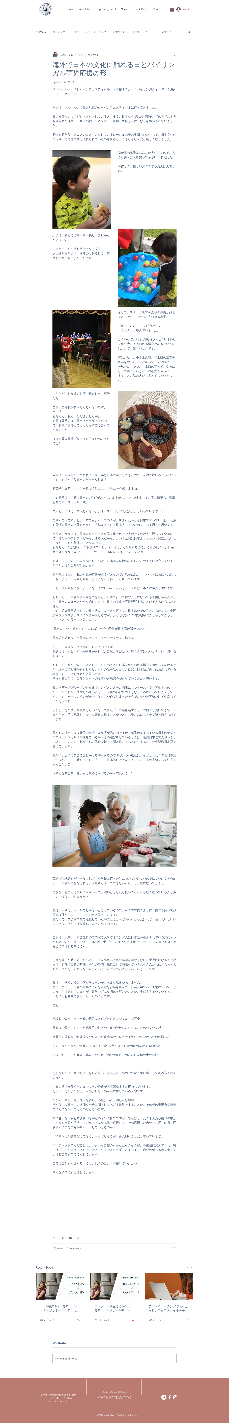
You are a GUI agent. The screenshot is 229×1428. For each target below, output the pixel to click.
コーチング (58, 31)
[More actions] (175, 55)
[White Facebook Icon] (169, 1397)
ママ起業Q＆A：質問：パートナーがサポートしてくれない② (59, 1308)
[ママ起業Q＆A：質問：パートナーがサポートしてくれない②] (60, 1286)
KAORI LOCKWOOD (114, 1397)
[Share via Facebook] (54, 1237)
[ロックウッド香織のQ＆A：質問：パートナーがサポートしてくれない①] (114, 1286)
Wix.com (134, 1415)
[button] (172, 9)
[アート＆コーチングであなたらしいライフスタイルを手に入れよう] (169, 1286)
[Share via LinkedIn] (70, 1237)
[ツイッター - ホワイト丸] (163, 1397)
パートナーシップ (96, 31)
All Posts (41, 31)
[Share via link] (78, 1237)
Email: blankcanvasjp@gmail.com (58, 1394)
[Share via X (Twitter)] (62, 1237)
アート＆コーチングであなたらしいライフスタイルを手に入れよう (168, 1308)
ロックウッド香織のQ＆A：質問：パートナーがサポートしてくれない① (114, 1308)
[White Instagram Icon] (175, 1397)
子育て (75, 31)
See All (189, 1267)
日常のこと (119, 31)
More (164, 31)
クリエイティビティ (143, 31)
